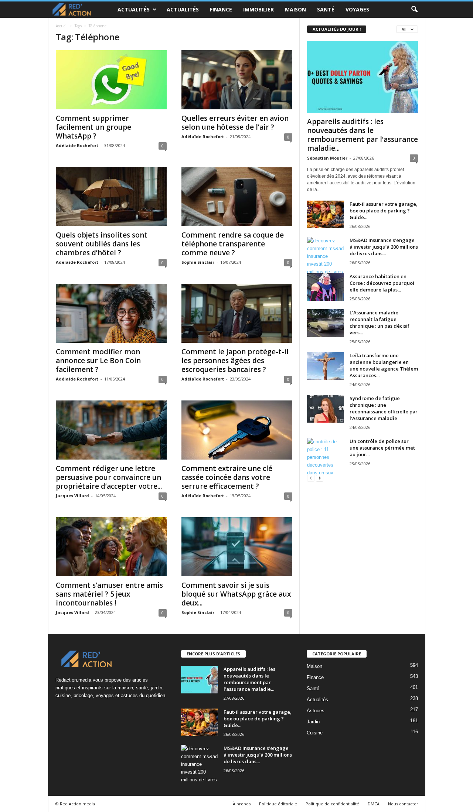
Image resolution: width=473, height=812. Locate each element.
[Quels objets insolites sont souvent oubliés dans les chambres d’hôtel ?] (111, 196)
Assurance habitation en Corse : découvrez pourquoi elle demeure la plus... (382, 283)
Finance (221, 9)
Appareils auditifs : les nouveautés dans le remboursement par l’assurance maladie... (362, 135)
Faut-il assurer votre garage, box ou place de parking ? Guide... (384, 211)
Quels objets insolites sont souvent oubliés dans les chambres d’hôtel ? (101, 243)
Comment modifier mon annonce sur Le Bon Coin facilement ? (98, 360)
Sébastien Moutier (327, 158)
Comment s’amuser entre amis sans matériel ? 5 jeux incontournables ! (109, 594)
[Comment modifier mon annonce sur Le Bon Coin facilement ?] (111, 313)
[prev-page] (310, 478)
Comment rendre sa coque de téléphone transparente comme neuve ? (232, 243)
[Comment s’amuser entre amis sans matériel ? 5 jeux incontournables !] (111, 546)
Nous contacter (403, 803)
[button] (414, 9)
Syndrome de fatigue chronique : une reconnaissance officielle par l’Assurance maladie (384, 408)
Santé (325, 9)
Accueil (62, 25)
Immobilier (258, 9)
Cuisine (315, 733)
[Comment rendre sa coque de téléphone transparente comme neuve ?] (236, 196)
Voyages (357, 9)
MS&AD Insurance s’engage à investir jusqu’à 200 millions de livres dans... (384, 247)
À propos (242, 803)
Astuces (315, 710)
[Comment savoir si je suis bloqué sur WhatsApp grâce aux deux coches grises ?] (236, 546)
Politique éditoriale (278, 803)
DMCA (374, 803)
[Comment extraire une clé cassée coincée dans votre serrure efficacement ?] (236, 430)
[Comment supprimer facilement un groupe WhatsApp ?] (111, 79)
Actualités (134, 9)
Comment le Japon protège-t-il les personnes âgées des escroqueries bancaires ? (235, 360)
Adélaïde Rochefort (77, 145)
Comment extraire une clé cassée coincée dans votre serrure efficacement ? (226, 477)
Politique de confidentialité (332, 803)
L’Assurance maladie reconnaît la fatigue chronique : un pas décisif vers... (379, 322)
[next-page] (319, 478)
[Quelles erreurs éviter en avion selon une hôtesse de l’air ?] (236, 79)
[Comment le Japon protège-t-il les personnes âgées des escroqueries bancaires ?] (236, 313)
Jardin (313, 721)
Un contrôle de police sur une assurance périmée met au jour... (382, 448)
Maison (295, 9)
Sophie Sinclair (197, 262)
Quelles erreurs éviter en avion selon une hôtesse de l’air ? (235, 122)
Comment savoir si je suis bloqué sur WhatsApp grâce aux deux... (236, 594)
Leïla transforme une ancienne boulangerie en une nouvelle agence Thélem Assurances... (384, 365)
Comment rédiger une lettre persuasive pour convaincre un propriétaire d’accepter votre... (109, 477)
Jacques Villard (72, 495)
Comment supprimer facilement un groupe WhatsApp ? (93, 127)
